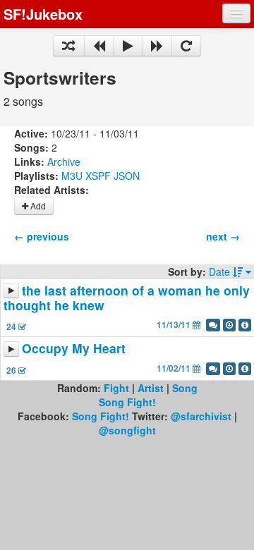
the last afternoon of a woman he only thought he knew (127, 297)
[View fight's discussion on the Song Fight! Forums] (213, 325)
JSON (127, 176)
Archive (63, 161)
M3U (72, 176)
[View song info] (244, 325)
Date (221, 271)
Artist (151, 388)
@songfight (127, 430)
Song (185, 388)
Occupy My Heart (74, 349)
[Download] (229, 325)
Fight (116, 388)
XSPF (98, 176)
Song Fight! (127, 402)
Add (37, 206)
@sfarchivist (201, 416)
